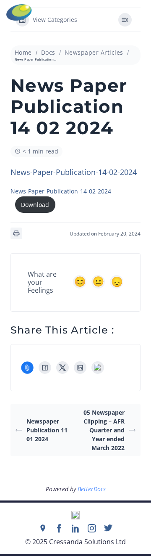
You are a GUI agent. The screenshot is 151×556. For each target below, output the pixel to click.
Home (23, 52)
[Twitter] (108, 528)
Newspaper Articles (94, 52)
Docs (48, 52)
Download (35, 205)
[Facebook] (45, 367)
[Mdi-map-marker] (43, 528)
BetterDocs (92, 489)
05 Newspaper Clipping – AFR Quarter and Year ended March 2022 (104, 430)
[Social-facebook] (59, 528)
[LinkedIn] (80, 367)
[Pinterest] (97, 367)
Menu (145, 12)
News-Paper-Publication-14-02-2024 (73, 172)
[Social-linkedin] (75, 528)
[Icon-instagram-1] (92, 528)
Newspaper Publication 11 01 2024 (47, 430)
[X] (62, 367)
